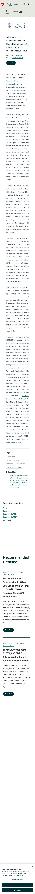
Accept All (17, 890)
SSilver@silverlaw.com (14, 442)
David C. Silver (19, 399)
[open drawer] (32, 4)
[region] (17, 879)
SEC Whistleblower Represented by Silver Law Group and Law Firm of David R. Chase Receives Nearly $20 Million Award (16, 587)
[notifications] (28, 4)
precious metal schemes (14, 467)
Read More (8, 630)
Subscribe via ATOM (10, 517)
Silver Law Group (17, 58)
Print (5, 508)
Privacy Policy (18, 875)
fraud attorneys (21, 463)
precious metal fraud (13, 460)
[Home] (9, 4)
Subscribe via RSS (9, 514)
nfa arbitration (11, 456)
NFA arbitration (23, 424)
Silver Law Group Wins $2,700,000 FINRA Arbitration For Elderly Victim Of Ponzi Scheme (15, 655)
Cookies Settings (17, 879)
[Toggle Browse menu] (28, 12)
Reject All (17, 885)
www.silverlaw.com (13, 84)
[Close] (33, 866)
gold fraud (10, 463)
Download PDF (8, 511)
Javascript (7, 520)
